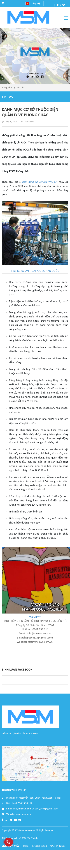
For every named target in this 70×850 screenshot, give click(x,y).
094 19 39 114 (25, 803)
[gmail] (59, 5)
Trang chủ (7, 87)
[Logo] (28, 17)
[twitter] (63, 5)
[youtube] (55, 9)
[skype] (60, 9)
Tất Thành (32, 838)
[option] (35, 56)
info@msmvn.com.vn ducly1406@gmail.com (35, 808)
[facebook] (55, 5)
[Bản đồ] (35, 763)
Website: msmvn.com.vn (18, 814)
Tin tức (20, 87)
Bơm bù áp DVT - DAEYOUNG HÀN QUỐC (35, 271)
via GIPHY (35, 616)
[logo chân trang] (30, 716)
